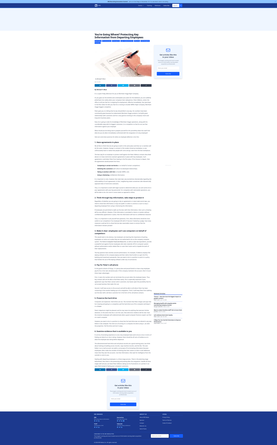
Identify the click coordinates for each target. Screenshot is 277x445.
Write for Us (143, 426)
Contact (142, 423)
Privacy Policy (166, 417)
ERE (95, 417)
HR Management (116, 41)
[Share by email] (134, 85)
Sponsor (142, 420)
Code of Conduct (167, 423)
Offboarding (137, 41)
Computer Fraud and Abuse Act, (117, 242)
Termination (97, 43)
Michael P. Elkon (101, 79)
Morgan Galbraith (158, 306)
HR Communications (107, 41)
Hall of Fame (143, 429)
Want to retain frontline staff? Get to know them (168, 310)
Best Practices (98, 41)
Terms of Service (166, 420)
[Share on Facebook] (111, 85)
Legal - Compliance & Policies (127, 41)
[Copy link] (146, 85)
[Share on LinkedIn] (100, 85)
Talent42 (119, 424)
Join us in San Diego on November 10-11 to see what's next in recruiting (138, 1)
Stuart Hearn (157, 323)
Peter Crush (157, 300)
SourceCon (120, 417)
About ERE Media (144, 417)
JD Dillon (156, 311)
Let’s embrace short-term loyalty (163, 315)
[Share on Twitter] (123, 85)
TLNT (95, 424)
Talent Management (145, 41)
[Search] (180, 5)
